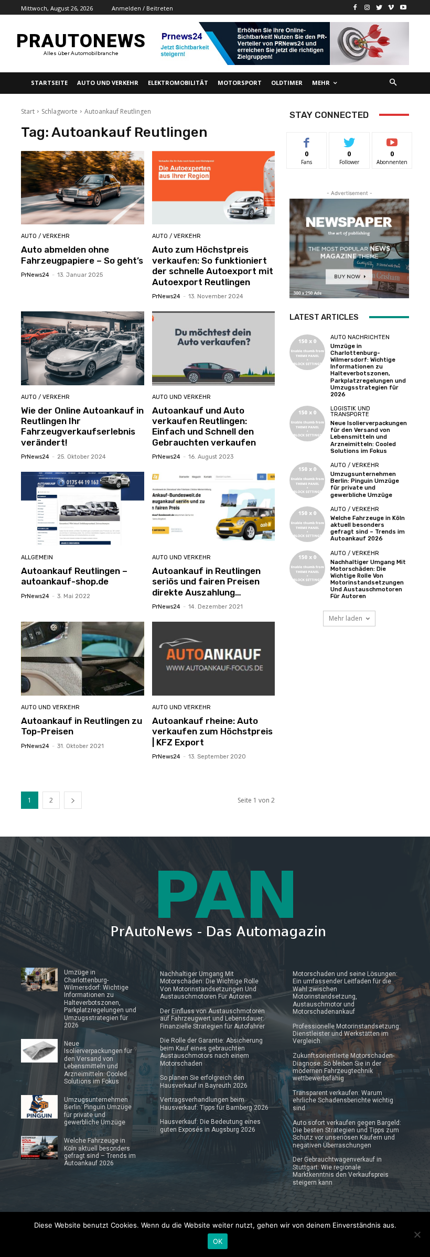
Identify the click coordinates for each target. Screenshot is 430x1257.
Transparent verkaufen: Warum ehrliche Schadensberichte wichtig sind (343, 1100)
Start (28, 111)
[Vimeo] (391, 8)
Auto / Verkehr (45, 236)
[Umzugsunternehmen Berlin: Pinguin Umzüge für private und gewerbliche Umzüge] (307, 480)
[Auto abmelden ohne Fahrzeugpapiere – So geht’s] (82, 188)
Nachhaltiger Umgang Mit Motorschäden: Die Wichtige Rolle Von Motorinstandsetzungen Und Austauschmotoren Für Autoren (368, 579)
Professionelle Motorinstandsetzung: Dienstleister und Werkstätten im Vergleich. (347, 1034)
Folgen (349, 140)
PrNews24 (35, 275)
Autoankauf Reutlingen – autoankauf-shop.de (74, 576)
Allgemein (37, 557)
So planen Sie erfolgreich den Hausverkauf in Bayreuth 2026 (204, 1081)
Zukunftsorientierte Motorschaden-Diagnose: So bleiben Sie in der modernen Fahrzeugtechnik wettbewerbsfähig (343, 1067)
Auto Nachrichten (360, 337)
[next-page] (73, 800)
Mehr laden (345, 618)
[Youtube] (403, 8)
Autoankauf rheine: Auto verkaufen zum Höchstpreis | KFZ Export (212, 731)
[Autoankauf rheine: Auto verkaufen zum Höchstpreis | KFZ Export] (213, 659)
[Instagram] (367, 8)
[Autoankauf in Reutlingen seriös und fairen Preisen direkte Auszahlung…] (213, 509)
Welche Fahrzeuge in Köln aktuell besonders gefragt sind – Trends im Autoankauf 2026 (367, 529)
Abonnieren (392, 140)
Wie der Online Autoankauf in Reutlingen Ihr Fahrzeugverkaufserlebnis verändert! (82, 426)
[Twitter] (379, 8)
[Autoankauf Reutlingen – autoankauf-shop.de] (82, 509)
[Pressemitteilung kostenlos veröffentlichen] (282, 43)
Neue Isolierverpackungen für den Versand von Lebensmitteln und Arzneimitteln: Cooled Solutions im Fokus (368, 437)
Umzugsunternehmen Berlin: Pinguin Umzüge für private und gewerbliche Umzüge (364, 485)
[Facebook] (355, 8)
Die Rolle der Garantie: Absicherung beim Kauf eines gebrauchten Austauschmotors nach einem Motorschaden (211, 1052)
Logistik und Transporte (350, 411)
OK (218, 1241)
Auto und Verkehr (181, 397)
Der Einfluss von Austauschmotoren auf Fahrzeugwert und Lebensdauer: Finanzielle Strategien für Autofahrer (212, 1018)
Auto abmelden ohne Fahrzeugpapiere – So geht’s (82, 254)
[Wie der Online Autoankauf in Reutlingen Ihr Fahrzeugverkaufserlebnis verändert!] (82, 348)
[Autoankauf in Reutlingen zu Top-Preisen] (82, 659)
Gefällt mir (307, 144)
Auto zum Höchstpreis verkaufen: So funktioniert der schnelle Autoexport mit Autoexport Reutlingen (212, 265)
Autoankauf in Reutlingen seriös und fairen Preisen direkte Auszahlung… (206, 582)
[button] (393, 83)
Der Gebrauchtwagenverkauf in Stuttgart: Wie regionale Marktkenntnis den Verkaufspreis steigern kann (341, 1171)
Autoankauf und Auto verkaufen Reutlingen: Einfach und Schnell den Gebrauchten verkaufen (204, 426)
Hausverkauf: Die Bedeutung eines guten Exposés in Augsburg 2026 (210, 1125)
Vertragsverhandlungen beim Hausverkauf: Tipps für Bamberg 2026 (214, 1103)
